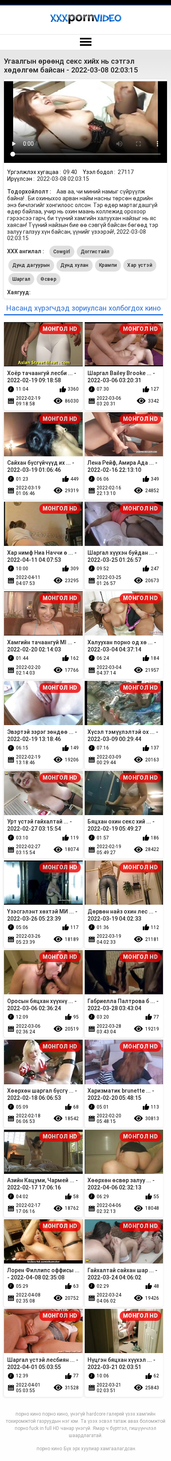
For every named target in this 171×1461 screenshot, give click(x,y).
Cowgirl (61, 251)
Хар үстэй (139, 265)
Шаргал (21, 279)
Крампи (108, 265)
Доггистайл (95, 251)
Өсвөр (48, 279)
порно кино (49, 1448)
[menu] (85, 42)
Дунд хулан (74, 265)
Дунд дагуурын (31, 265)
